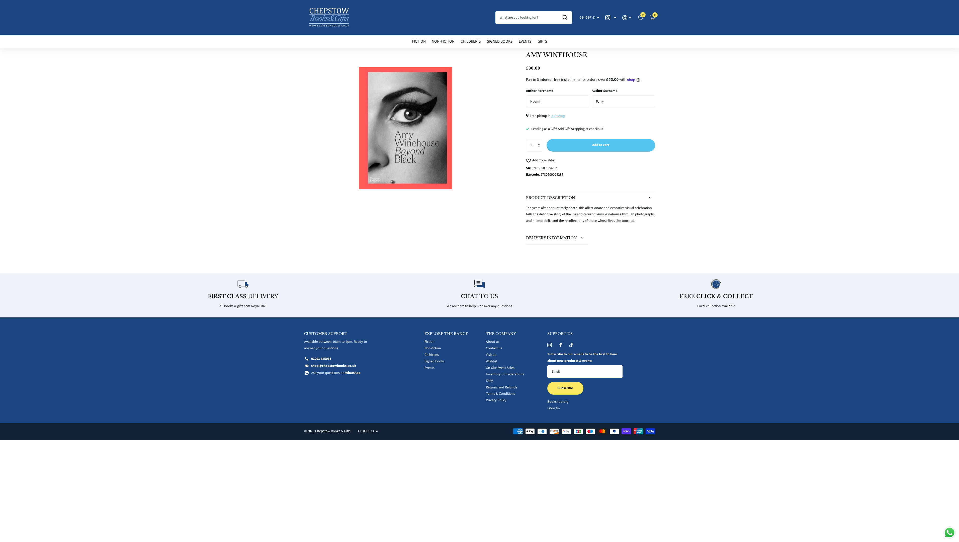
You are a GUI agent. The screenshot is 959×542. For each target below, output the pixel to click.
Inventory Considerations (505, 374)
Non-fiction (443, 41)
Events (525, 41)
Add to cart (600, 145)
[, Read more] (610, 17)
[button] (540, 141)
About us (492, 341)
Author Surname (604, 90)
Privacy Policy (496, 400)
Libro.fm (553, 408)
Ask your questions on (336, 372)
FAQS (489, 380)
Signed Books (500, 41)
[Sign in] (627, 17)
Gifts (542, 41)
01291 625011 (321, 358)
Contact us (494, 348)
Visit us (491, 354)
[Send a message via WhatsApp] (949, 532)
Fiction (419, 41)
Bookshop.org (557, 401)
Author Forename (539, 90)
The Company (501, 333)
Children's (471, 41)
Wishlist (491, 361)
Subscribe (565, 388)
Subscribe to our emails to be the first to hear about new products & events (582, 357)
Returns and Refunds (501, 387)
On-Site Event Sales (500, 367)
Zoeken (565, 17)
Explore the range (446, 333)
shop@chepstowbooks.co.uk (333, 365)
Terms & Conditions (500, 393)
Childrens (431, 354)
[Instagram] (549, 345)
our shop (558, 115)
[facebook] (560, 345)
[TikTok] (571, 345)
